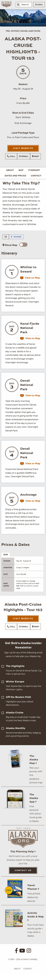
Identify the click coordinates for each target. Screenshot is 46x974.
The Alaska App (33, 798)
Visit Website (23, 148)
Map (36, 156)
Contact (36, 176)
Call (12, 156)
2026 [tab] (5, 554)
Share (17, 237)
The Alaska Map (33, 760)
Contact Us (23, 870)
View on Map (30, 278)
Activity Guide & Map (35, 915)
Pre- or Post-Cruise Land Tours (23, 31)
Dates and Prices (15, 176)
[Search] (18, 5)
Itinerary (34, 170)
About (10, 170)
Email (24, 156)
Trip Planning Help (22, 851)
